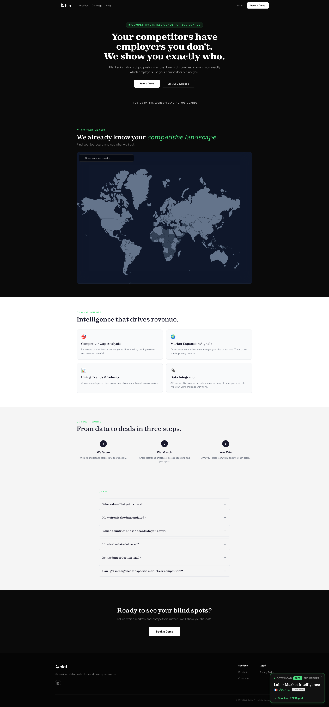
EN (238, 5)
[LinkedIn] (58, 683)
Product (83, 5)
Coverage (97, 5)
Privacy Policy (266, 672)
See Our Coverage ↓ (178, 83)
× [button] (321, 677)
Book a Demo (257, 5)
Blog (108, 5)
